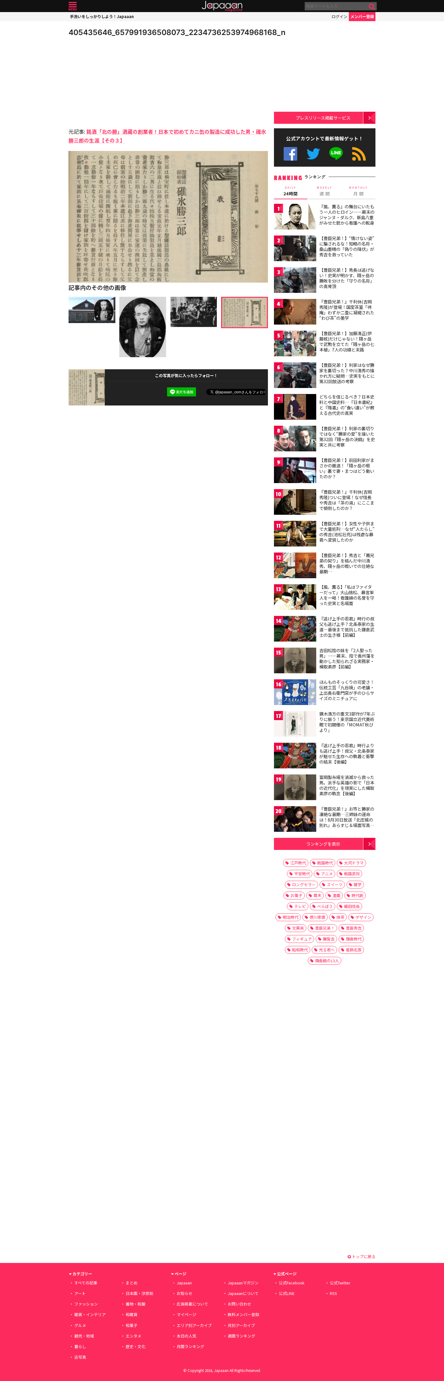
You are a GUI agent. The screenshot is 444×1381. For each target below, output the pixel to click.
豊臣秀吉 (354, 928)
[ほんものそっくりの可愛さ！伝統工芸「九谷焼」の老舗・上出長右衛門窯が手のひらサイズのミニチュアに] (295, 693)
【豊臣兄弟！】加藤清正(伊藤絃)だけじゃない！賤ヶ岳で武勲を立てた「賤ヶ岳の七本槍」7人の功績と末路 (346, 341)
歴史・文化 (135, 1346)
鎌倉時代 (354, 939)
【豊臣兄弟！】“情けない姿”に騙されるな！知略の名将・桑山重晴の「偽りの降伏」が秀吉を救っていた (346, 246)
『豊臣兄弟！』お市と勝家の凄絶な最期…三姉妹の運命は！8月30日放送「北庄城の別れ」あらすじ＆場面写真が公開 (346, 819)
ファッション (86, 1304)
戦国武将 (352, 873)
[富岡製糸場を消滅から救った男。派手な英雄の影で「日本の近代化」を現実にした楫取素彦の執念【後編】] (295, 788)
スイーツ (335, 884)
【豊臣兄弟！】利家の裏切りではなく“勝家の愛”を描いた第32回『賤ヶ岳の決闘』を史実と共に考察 (347, 436)
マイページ (186, 1314)
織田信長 (352, 906)
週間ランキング (241, 1336)
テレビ (300, 906)
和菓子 (131, 1325)
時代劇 (357, 895)
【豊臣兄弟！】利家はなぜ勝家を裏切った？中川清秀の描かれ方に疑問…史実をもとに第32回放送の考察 (347, 373)
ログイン (339, 16)
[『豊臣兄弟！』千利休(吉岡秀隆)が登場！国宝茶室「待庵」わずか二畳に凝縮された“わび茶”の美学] (295, 312)
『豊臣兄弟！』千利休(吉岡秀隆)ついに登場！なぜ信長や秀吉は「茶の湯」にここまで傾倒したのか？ (346, 500)
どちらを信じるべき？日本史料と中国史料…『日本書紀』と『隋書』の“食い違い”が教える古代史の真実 (347, 404)
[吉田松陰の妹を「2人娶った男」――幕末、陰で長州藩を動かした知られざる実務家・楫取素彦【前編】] (295, 661)
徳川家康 (317, 917)
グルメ (80, 1325)
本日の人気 (186, 1336)
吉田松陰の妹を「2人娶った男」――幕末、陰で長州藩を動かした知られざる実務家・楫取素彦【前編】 (347, 658)
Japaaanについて (243, 1293)
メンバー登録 (362, 16)
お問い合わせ (239, 1304)
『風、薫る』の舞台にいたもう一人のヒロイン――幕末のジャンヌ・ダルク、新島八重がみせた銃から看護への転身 (347, 214)
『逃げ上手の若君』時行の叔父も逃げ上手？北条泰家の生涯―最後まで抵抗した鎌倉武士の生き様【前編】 (346, 626)
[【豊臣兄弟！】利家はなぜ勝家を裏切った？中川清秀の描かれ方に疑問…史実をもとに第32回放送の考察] (295, 376)
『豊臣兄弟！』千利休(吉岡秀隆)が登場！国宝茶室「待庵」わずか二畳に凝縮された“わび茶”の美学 (346, 309)
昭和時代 (300, 950)
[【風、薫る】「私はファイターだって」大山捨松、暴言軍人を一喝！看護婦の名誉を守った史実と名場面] (295, 598)
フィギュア (302, 939)
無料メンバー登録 (243, 1314)
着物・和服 (135, 1304)
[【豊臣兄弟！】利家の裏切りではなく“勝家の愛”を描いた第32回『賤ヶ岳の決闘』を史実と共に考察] (295, 439)
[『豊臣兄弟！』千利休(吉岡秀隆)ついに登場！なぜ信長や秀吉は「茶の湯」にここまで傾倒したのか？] (295, 503)
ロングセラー (304, 884)
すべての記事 (85, 1283)
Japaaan (222, 6)
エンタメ (133, 1336)
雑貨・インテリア (90, 1314)
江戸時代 (298, 863)
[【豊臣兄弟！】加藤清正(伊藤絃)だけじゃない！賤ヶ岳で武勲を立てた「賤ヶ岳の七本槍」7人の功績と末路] (295, 344)
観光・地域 (84, 1336)
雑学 (358, 884)
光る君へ (327, 950)
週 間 (324, 191)
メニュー (73, 6)
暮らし (80, 1346)
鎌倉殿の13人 (327, 960)
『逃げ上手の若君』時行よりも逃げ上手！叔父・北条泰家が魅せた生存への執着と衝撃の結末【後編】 (346, 753)
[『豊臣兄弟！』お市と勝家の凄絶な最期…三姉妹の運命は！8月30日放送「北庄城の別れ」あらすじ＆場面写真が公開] (295, 820)
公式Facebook (290, 154)
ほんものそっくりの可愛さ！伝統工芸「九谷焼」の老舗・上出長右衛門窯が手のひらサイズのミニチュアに (346, 690)
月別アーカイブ (241, 1325)
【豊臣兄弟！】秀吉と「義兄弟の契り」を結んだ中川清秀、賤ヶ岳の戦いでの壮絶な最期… (346, 563)
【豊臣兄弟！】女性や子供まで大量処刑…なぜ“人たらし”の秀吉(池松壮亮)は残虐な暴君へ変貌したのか (347, 531)
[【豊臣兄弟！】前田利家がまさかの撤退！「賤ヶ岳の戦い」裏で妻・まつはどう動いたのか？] (295, 471)
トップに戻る (363, 1256)
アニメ (327, 873)
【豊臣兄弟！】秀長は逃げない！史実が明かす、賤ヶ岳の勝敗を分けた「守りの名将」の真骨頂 (346, 278)
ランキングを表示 (323, 844)
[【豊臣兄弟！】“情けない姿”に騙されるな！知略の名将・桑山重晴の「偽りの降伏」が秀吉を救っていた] (295, 249)
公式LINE (336, 154)
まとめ (131, 1283)
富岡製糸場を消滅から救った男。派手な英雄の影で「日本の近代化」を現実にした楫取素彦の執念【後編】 (346, 785)
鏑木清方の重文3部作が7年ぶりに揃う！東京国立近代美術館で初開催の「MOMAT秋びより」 (347, 721)
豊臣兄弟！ (325, 928)
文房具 (298, 928)
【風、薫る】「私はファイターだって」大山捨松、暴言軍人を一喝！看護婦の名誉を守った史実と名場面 (346, 595)
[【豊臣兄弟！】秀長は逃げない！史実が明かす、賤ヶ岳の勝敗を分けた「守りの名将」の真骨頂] (295, 281)
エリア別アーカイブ (194, 1325)
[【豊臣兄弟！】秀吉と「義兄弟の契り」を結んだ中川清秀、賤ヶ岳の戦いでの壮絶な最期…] (295, 566)
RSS (359, 154)
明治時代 (290, 917)
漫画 (336, 895)
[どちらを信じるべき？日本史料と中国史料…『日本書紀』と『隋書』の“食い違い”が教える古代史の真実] (295, 407)
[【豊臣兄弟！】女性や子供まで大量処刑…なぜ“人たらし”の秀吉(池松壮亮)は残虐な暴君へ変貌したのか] (295, 534)
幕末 (317, 895)
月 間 (358, 191)
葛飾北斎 (354, 950)
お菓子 (296, 895)
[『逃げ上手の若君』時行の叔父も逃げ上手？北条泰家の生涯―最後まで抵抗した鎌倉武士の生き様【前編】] (295, 629)
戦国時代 (325, 863)
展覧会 (329, 939)
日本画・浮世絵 (139, 1293)
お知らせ (184, 1293)
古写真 (80, 1357)
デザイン (363, 917)
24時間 (290, 191)
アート (80, 1293)
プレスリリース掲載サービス (323, 117)
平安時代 (302, 873)
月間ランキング (190, 1346)
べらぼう (325, 906)
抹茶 (340, 917)
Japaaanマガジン (243, 1283)
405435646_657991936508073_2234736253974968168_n (177, 32)
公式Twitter (313, 154)
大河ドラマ (354, 863)
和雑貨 (131, 1314)
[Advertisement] (118, 81)
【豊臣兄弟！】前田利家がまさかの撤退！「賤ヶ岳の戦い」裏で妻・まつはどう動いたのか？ (346, 468)
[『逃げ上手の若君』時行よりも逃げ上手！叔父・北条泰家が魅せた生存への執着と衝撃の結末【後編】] (295, 756)
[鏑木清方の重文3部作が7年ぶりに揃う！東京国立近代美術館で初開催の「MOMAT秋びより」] (295, 725)
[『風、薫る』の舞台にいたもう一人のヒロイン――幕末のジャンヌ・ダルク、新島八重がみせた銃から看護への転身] (295, 217)
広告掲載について (192, 1304)
